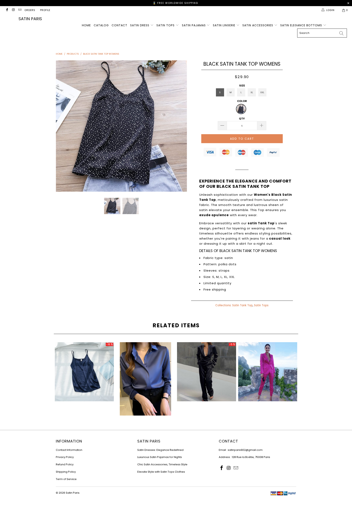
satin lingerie (224, 25)
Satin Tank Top (242, 305)
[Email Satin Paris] (19, 10)
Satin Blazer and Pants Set (206, 371)
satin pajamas (194, 25)
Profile (45, 10)
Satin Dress (140, 25)
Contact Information (69, 450)
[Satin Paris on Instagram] (13, 10)
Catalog (101, 25)
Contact (119, 25)
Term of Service (66, 479)
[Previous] (63, 126)
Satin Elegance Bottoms (301, 25)
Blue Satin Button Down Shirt (145, 379)
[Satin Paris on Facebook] (7, 10)
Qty (242, 118)
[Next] (180, 126)
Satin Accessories (258, 25)
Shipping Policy (66, 472)
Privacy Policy (65, 457)
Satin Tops (166, 25)
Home (86, 25)
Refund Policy (65, 464)
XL (252, 92)
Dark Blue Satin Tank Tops (84, 371)
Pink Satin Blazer (267, 371)
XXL (262, 92)
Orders (29, 10)
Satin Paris (30, 19)
